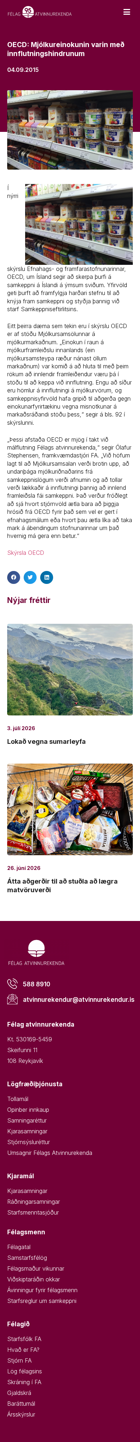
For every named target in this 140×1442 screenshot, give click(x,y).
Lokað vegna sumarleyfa (46, 741)
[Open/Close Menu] (126, 12)
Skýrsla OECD (25, 552)
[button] (13, 577)
